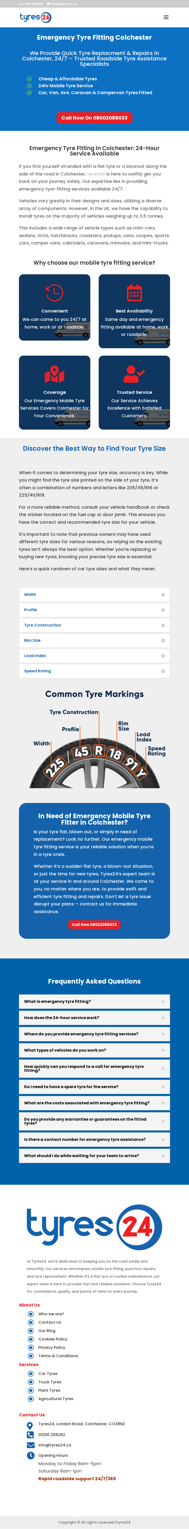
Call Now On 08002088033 (94, 117)
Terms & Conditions (58, 1356)
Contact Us (49, 1322)
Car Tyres (48, 1373)
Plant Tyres (49, 1390)
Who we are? (51, 1314)
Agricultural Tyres (55, 1399)
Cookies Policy (52, 1339)
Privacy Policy (51, 1347)
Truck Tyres (49, 1382)
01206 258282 (51, 1435)
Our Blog (46, 1331)
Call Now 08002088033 (94, 924)
